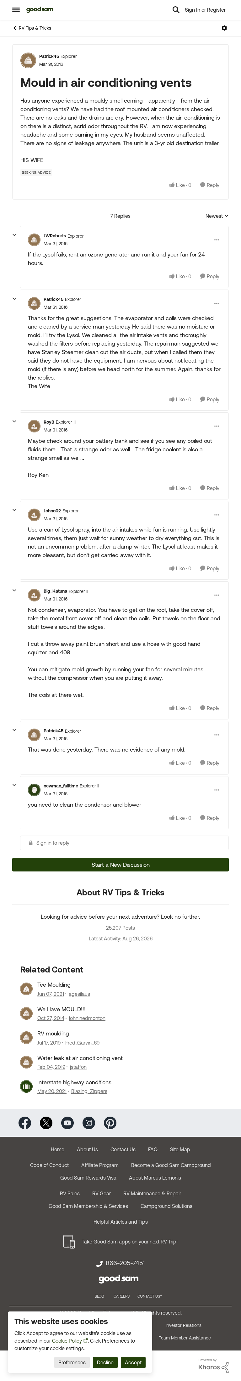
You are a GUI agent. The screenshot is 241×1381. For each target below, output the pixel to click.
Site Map (180, 1149)
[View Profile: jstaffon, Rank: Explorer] (26, 1062)
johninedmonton (87, 1018)
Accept (133, 1362)
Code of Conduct (49, 1165)
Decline (105, 1362)
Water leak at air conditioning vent (80, 1058)
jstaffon (78, 1067)
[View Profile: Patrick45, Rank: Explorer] (28, 60)
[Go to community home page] (40, 9)
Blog (99, 1296)
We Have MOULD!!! (61, 1009)
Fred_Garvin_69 (82, 1043)
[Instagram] (88, 1122)
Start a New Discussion (121, 864)
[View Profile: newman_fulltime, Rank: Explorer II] (34, 790)
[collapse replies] (14, 235)
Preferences (72, 1362)
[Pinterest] (110, 1122)
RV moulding (53, 1033)
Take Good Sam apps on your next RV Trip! (130, 1241)
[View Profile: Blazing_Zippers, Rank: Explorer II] (26, 1086)
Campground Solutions (166, 1206)
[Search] (176, 10)
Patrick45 (49, 56)
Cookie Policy (67, 1341)
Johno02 (52, 510)
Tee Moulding (54, 984)
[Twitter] (46, 1122)
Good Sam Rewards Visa (88, 1178)
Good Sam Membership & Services (88, 1206)
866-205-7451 (125, 1263)
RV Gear (101, 1193)
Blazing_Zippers (89, 1091)
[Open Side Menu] (16, 9)
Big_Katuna (55, 591)
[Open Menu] (224, 28)
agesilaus (79, 994)
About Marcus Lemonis (155, 1178)
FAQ (153, 1149)
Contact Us (123, 1149)
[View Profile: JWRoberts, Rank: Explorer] (34, 240)
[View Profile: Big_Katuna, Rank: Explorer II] (34, 595)
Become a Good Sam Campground (171, 1165)
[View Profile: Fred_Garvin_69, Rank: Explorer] (26, 1037)
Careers (122, 1296)
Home (57, 1149)
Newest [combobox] (217, 216)
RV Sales (70, 1193)
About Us (87, 1149)
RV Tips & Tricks (35, 28)
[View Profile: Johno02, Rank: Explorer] (34, 515)
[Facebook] (24, 1122)
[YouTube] (67, 1122)
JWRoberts (55, 235)
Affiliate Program (100, 1165)
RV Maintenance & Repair (152, 1193)
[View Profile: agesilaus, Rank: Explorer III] (26, 989)
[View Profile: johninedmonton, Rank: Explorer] (26, 1013)
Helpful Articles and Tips (121, 1222)
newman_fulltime (61, 785)
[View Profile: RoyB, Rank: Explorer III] (34, 426)
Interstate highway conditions (74, 1082)
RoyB (49, 422)
